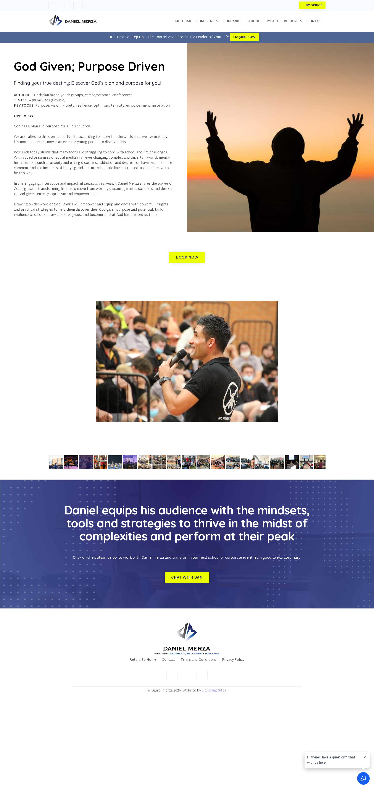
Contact (168, 660)
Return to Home (143, 660)
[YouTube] (79, 5)
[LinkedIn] (61, 5)
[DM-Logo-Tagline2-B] (187, 638)
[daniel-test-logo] (72, 22)
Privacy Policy (233, 660)
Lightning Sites (214, 691)
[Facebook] (51, 5)
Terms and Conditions (198, 660)
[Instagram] (70, 5)
